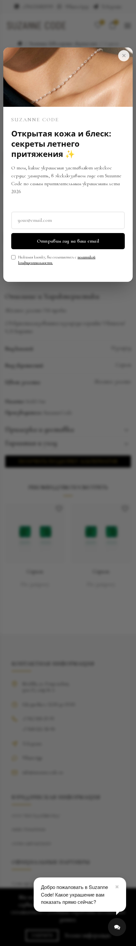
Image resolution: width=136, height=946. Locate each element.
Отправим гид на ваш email (68, 241)
